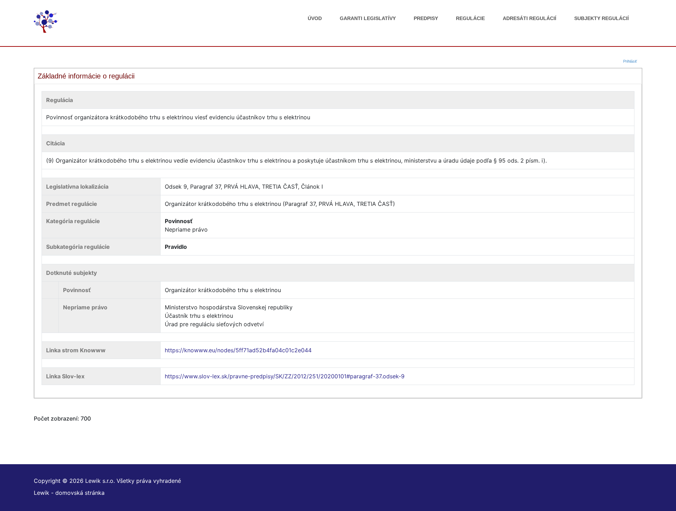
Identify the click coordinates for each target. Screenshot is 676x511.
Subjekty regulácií (601, 18)
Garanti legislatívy (368, 18)
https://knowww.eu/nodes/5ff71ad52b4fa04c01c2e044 (238, 350)
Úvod (315, 18)
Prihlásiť (630, 61)
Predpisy (426, 18)
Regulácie (470, 18)
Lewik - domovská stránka (69, 492)
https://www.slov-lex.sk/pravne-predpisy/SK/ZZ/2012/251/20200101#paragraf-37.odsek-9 (285, 376)
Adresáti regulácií (529, 18)
